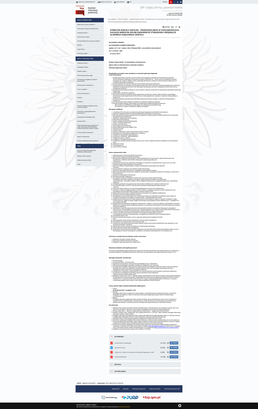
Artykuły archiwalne (154, 389)
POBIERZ (174, 343)
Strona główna (112, 19)
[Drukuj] (179, 27)
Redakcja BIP (116, 389)
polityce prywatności (124, 406)
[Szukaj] (171, 2)
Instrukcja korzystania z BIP (172, 389)
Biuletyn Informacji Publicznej (92, 11)
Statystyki (126, 389)
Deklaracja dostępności (139, 389)
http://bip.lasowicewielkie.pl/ (156, 326)
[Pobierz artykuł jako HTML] (176, 27)
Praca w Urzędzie (123, 19)
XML (172, 27)
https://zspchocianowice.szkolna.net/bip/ (166, 327)
